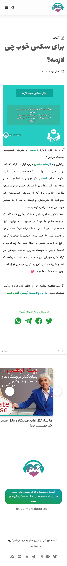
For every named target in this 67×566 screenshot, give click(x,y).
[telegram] (33, 556)
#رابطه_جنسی (42, 164)
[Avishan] (57, 7)
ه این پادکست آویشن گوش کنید (27, 293)
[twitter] (55, 556)
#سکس (33, 150)
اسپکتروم (12, 540)
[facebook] (48, 556)
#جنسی (42, 178)
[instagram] (41, 556)
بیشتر (4, 351)
